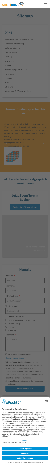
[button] (45, 4)
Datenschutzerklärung (25, 425)
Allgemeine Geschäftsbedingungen (25, 420)
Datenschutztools (25, 430)
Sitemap (25, 440)
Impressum (25, 435)
